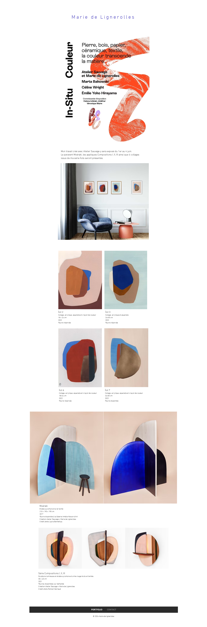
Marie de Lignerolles (103, 17)
